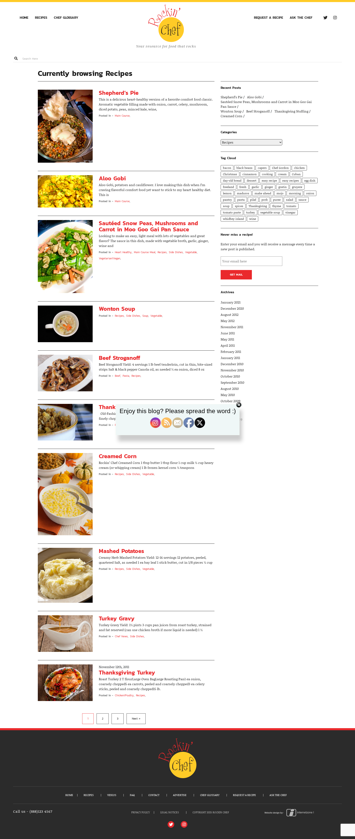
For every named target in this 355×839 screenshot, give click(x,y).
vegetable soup (270, 212)
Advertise (180, 795)
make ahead (263, 193)
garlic (255, 187)
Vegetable (191, 252)
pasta (241, 200)
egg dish (309, 180)
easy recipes (290, 180)
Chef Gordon (280, 168)
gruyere (297, 187)
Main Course (122, 116)
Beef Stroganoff (119, 357)
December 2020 (232, 308)
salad (289, 200)
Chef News (121, 636)
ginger (269, 187)
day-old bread (232, 180)
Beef (117, 376)
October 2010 (230, 376)
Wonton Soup (117, 308)
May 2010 (228, 395)
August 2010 (230, 388)
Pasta (126, 376)
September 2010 (232, 382)
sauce (302, 200)
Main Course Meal (144, 252)
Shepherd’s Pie (118, 92)
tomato (291, 206)
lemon (227, 193)
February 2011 (231, 351)
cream (282, 174)
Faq (132, 795)
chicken (299, 168)
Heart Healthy (123, 252)
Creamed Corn (118, 456)
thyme (276, 206)
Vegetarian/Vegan (109, 258)
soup (226, 206)
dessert (251, 180)
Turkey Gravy (117, 618)
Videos (111, 795)
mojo (280, 193)
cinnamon (249, 174)
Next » (136, 718)
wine (252, 219)
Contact (153, 795)
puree (277, 200)
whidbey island (233, 219)
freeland (228, 187)
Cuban (296, 174)
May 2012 (228, 321)
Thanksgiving (258, 206)
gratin (282, 187)
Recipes (41, 17)
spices (239, 206)
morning (295, 193)
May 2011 (227, 339)
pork (265, 200)
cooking (267, 174)
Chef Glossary (66, 17)
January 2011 (230, 358)
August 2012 (230, 314)
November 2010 (232, 370)
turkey (250, 212)
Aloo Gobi (112, 178)
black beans (244, 168)
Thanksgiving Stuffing (291, 111)
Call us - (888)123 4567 (32, 811)
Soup (145, 316)
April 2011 (228, 345)
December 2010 (232, 364)
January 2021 (231, 302)
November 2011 (232, 327)
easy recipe (269, 180)
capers (262, 168)
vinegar (290, 212)
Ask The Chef (301, 17)
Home (24, 17)
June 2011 (228, 333)
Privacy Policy (140, 812)
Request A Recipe (268, 17)
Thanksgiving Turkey (127, 672)
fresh (242, 187)
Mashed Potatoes (121, 551)
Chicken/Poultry (124, 695)
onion (310, 193)
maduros (243, 193)
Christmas (230, 174)
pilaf (253, 200)
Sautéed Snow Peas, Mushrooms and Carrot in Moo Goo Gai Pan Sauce (148, 226)
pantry (227, 200)
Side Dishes (176, 252)
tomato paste (232, 212)
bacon (227, 168)
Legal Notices (169, 812)
